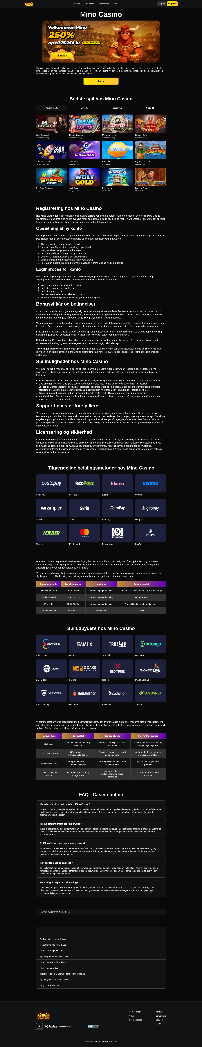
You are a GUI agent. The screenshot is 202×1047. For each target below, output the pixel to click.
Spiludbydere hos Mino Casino (54, 980)
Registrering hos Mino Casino (54, 945)
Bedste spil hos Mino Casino (53, 939)
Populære (50, 108)
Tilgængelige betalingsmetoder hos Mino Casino (62, 974)
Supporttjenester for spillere (53, 962)
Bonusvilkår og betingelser (52, 951)
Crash (115, 108)
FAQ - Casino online (49, 985)
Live (83, 108)
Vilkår (158, 1024)
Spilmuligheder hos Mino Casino (55, 956)
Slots (148, 108)
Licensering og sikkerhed (51, 968)
